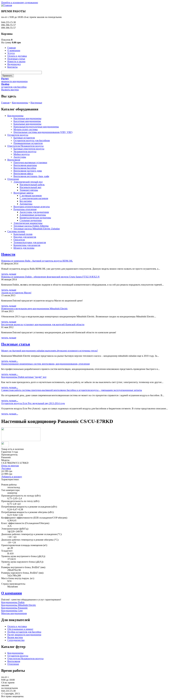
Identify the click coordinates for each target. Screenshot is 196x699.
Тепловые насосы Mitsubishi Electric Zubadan (36, 228)
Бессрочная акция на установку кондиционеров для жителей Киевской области (42, 324)
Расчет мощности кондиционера (24, 634)
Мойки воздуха (21, 154)
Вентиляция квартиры (25, 165)
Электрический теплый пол (28, 181)
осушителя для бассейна (13, 87)
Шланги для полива (23, 248)
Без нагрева (26, 201)
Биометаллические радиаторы (35, 217)
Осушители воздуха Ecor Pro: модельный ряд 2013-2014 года (33, 403)
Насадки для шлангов (24, 237)
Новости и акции (16, 61)
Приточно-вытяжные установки (30, 162)
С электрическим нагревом (34, 198)
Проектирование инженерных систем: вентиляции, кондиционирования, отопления (45, 364)
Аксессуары (19, 157)
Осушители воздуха (17, 135)
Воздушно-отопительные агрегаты (31, 206)
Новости (8, 254)
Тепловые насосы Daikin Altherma (31, 226)
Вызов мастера (15, 637)
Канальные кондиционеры (27, 124)
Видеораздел (14, 64)
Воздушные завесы (23, 193)
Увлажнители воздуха (24, 151)
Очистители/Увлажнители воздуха (25, 146)
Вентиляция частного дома (27, 170)
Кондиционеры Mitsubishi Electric (18, 605)
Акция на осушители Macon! (16, 292)
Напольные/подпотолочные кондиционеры (36, 126)
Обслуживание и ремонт (20, 629)
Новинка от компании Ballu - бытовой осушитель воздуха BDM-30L (37, 260)
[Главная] (6, 5)
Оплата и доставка (17, 56)
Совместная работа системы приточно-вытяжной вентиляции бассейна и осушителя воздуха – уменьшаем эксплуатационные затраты (71, 390)
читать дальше (8, 274)
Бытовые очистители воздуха (28, 148)
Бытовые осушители (24, 137)
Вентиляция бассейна (24, 168)
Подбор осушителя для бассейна (24, 632)
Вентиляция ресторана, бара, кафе (31, 176)
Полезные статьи (16, 58)
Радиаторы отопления (24, 209)
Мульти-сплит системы (25, 129)
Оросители (19, 239)
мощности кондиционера (14, 81)
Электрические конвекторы (27, 223)
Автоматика (26, 204)
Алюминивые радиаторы (33, 215)
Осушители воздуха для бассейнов (31, 140)
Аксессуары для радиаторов (34, 212)
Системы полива (16, 231)
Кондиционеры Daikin (12, 602)
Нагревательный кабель (32, 184)
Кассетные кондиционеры (27, 121)
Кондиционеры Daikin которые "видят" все (23, 377)
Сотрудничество (15, 640)
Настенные (36, 102)
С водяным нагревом (31, 195)
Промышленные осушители (28, 143)
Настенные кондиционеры (27, 118)
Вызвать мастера (10, 89)
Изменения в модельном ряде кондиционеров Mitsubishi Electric (34, 308)
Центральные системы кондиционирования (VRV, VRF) (42, 132)
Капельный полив (22, 234)
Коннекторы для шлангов (26, 245)
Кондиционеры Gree (12, 610)
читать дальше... (9, 361)
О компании (13, 50)
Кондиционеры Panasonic (14, 608)
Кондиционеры (20, 102)
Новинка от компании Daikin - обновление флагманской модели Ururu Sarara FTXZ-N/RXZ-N (50, 276)
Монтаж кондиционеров (14, 613)
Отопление (13, 179)
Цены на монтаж (10, 465)
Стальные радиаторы (31, 220)
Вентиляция (13, 159)
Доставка (6, 468)
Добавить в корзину (11, 476)
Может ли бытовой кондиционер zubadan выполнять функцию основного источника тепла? (49, 350)
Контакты (12, 67)
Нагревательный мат (30, 187)
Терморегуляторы (29, 190)
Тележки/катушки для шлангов (29, 242)
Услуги (11, 53)
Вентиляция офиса (23, 173)
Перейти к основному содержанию (19, 2)
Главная (11, 47)
